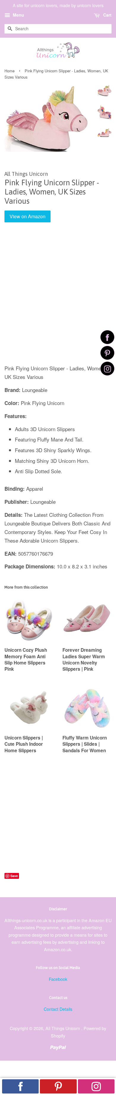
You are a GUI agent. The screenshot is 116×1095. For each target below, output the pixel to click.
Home (9, 71)
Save (14, 876)
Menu (18, 15)
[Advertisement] (58, 298)
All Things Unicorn (63, 1028)
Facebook (58, 979)
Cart (107, 15)
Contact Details (58, 1009)
